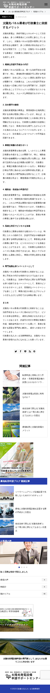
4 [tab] (27, 567)
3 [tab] (24, 567)
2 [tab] (22, 567)
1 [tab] (19, 567)
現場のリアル (7, 17)
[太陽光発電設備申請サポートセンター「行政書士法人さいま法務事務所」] (20, 5)
